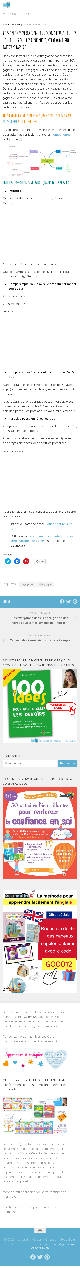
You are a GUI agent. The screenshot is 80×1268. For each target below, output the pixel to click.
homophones (60, 134)
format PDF (10, 121)
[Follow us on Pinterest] (74, 601)
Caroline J (15, 24)
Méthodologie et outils (21, 14)
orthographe (45, 584)
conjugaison (27, 584)
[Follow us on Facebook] (62, 601)
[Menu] (75, 5)
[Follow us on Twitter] (68, 601)
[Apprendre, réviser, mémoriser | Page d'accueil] (7, 5)
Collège (6, 14)
